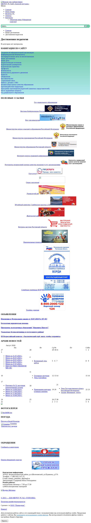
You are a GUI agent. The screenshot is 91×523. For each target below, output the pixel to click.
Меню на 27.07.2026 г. (13, 364)
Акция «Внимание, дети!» (71, 392)
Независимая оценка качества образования (17, 85)
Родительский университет (11, 65)
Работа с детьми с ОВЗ (9, 83)
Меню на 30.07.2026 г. (13, 358)
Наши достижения (8, 59)
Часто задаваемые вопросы (11, 91)
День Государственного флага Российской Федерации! (72, 389)
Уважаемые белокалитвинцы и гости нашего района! (22, 332)
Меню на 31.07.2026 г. (13, 356)
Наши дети (5, 61)
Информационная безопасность (13, 55)
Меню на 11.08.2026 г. (13, 393)
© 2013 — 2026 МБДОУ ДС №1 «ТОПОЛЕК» (18, 498)
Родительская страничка (10, 67)
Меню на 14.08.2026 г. (13, 389)
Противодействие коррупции (12, 87)
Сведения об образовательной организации (17, 53)
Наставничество (7, 79)
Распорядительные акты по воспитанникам (17, 57)
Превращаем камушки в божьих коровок (42, 390)
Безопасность (6, 71)
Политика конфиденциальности (13, 502)
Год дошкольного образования (12, 93)
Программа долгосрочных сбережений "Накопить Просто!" (25, 328)
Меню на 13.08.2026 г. (13, 391)
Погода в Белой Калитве (10, 421)
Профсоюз (5, 69)
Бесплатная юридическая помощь (14, 323)
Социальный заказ (8, 81)
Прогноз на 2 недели (9, 426)
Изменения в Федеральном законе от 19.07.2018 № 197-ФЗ (24, 319)
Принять (4, 521)
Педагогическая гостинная (11, 63)
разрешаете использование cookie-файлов (32, 515)
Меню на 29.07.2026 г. (13, 360)
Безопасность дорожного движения (14, 73)
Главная (8, 30)
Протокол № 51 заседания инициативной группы (15, 386)
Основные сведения (41, 376)
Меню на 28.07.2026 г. (13, 362)
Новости (4, 75)
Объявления (5, 77)
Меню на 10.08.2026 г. (13, 395)
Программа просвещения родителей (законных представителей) (25, 89)
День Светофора (40, 378)
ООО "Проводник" (17, 505)
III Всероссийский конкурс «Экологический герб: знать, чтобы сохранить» (31, 336)
